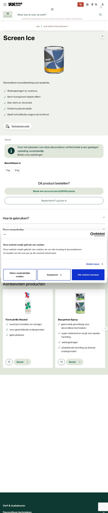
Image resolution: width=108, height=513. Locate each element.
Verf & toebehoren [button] (14, 505)
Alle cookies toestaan (88, 274)
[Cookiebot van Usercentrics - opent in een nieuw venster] (92, 234)
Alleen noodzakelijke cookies (20, 274)
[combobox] (59, 14)
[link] (16, 4)
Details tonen (92, 264)
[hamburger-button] (5, 4)
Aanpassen (52, 274)
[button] (54, 218)
